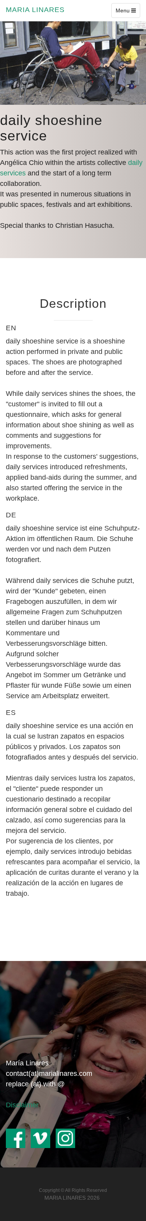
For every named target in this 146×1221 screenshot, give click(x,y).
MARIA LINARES (35, 10)
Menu (127, 12)
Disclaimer (22, 1105)
